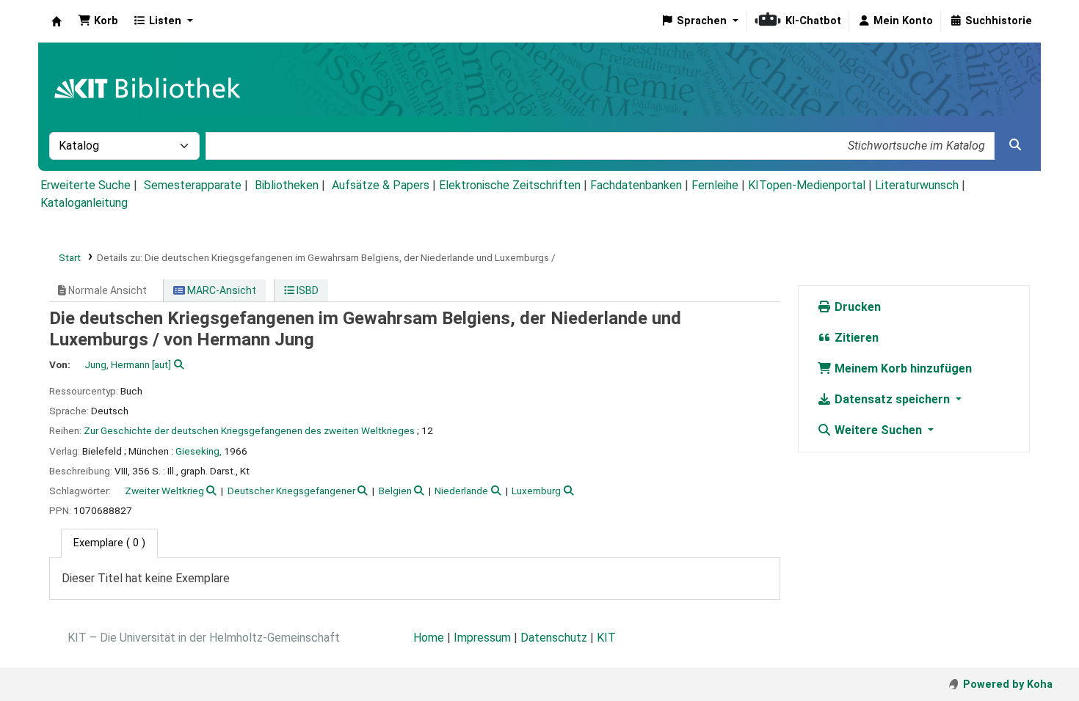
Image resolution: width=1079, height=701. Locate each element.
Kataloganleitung (84, 203)
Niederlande (461, 490)
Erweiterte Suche (85, 185)
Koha (56, 21)
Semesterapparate (192, 185)
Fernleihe (714, 185)
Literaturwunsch (917, 185)
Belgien (395, 490)
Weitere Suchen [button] (878, 430)
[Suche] (1015, 145)
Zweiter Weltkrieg (164, 490)
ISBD (306, 290)
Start (70, 257)
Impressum (482, 638)
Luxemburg (536, 490)
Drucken (856, 307)
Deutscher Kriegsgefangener (291, 490)
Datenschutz (553, 638)
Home (428, 638)
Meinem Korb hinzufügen (902, 368)
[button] (98, 21)
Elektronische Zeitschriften (510, 185)
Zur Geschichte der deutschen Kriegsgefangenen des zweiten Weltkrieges (249, 430)
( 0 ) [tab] (109, 543)
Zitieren (855, 338)
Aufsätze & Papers (380, 185)
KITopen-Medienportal (806, 185)
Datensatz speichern (892, 399)
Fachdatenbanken (636, 185)
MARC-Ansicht (220, 290)
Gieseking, (198, 451)
